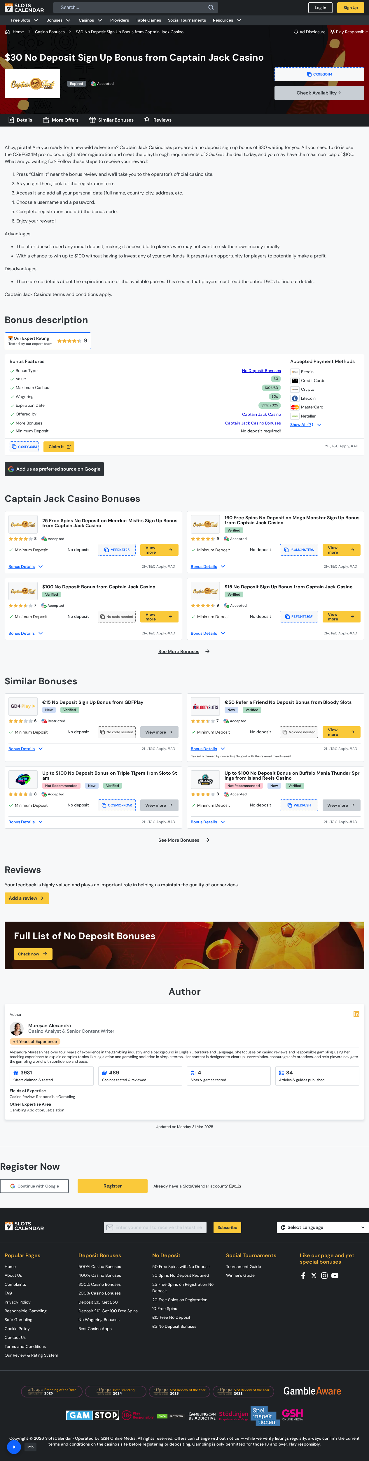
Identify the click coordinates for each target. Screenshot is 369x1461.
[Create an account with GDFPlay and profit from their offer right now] (160, 748)
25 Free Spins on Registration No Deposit (183, 1287)
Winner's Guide (240, 1275)
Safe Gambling (18, 1319)
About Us (13, 1275)
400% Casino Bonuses (99, 1275)
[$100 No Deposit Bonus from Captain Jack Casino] (23, 591)
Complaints (15, 1284)
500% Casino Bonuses (99, 1266)
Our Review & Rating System (31, 1355)
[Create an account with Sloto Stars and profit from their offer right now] (160, 822)
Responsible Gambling (26, 1310)
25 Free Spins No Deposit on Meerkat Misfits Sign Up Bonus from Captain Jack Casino (110, 523)
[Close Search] (211, 7)
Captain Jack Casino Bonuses (253, 423)
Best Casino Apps (95, 1328)
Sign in (235, 1185)
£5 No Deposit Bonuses (174, 1326)
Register (113, 1186)
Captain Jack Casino (261, 414)
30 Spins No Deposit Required (180, 1275)
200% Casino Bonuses (99, 1293)
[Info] (14, 1447)
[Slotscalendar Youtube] (336, 1275)
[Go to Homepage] (24, 7)
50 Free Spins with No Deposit (181, 1266)
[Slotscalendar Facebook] (305, 1275)
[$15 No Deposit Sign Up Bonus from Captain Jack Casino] (205, 591)
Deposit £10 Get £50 (98, 1302)
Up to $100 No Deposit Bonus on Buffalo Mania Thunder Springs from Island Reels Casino (292, 776)
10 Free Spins (164, 1308)
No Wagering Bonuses (99, 1319)
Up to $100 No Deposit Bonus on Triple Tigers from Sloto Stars (109, 776)
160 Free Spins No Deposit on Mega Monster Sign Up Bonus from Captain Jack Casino (292, 520)
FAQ (8, 1293)
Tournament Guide (243, 1266)
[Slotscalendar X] (315, 1275)
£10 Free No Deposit (171, 1317)
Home (10, 1266)
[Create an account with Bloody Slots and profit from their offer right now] (342, 748)
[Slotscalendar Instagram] (326, 1275)
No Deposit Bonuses (261, 371)
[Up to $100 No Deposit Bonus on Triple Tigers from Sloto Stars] (23, 779)
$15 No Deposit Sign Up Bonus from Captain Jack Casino (289, 586)
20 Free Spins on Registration (179, 1299)
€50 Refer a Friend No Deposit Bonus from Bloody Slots (288, 702)
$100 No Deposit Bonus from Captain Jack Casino (98, 586)
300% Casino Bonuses (99, 1284)
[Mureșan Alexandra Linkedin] (356, 1014)
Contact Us (15, 1337)
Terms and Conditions (25, 1346)
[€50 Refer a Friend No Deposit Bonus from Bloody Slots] (205, 706)
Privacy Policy (18, 1302)
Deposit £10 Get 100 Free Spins (108, 1310)
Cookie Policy (17, 1328)
